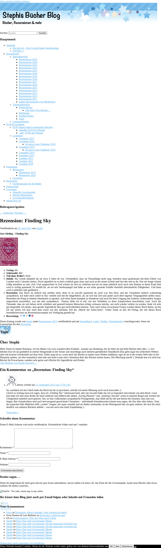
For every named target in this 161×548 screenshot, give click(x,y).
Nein (117, 546)
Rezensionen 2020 (28, 73)
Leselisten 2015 (26, 147)
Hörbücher (24, 113)
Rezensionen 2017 (28, 82)
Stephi (39, 228)
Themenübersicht (21, 104)
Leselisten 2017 (26, 138)
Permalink (26, 324)
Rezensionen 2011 (28, 99)
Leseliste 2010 (26, 164)
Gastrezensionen (21, 121)
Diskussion (11, 166)
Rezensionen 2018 (28, 79)
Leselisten (17, 135)
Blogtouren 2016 (27, 175)
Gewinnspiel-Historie (23, 198)
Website (4, 464)
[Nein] (135, 547)
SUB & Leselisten (15, 124)
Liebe (96, 321)
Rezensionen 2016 (28, 85)
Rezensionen (12, 53)
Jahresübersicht (20, 56)
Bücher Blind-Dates (22, 195)
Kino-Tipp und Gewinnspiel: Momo (34, 521)
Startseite (10, 45)
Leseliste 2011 (26, 161)
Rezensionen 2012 (28, 96)
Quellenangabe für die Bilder (27, 183)
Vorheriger (7, 213)
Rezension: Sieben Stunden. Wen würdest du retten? (41, 512)
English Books (26, 116)
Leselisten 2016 (26, 141)
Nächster (20, 213)
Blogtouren (18, 169)
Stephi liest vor (13, 200)
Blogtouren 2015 (27, 172)
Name (4, 453)
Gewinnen (11, 189)
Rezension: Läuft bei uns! (52, 515)
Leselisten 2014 (26, 152)
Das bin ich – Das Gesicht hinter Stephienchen (36, 48)
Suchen (3, 33)
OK (111, 546)
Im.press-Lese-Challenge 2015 (40, 149)
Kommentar (7, 447)
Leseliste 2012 (26, 158)
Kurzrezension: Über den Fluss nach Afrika (34, 518)
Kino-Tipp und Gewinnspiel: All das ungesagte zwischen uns (46, 523)
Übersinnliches (115, 321)
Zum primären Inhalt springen (15, 1)
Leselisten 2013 (26, 155)
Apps (21, 118)
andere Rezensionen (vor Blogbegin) (37, 101)
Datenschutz (12, 186)
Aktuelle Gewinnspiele (24, 192)
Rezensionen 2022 (28, 68)
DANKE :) (18, 51)
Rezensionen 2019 (28, 76)
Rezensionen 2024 (28, 62)
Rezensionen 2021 (28, 70)
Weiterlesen (127, 546)
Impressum (11, 181)
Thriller (103, 321)
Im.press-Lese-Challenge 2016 (40, 144)
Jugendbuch (86, 321)
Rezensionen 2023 (28, 65)
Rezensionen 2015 (28, 87)
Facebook (17, 178)
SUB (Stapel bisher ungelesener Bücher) (33, 127)
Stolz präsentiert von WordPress (28, 543)
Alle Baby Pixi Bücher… (37, 110)
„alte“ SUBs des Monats (31, 133)
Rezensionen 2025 (28, 59)
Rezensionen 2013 (28, 93)
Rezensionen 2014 (28, 90)
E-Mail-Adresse (9, 458)
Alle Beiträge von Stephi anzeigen (18, 363)
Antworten (12, 412)
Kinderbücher (26, 107)
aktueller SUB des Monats (32, 130)
